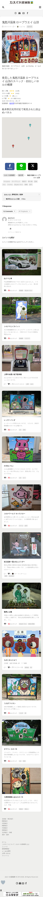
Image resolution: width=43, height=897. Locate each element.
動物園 (21, 290)
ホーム (4, 842)
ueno (31, 384)
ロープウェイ (16, 181)
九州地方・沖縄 (7, 832)
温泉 (35, 181)
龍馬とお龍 (8, 612)
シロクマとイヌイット (12, 326)
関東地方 (5, 821)
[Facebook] (28, 13)
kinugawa (7, 181)
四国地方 (5, 830)
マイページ (5, 855)
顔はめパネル (18, 184)
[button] (28, 138)
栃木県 (29, 27)
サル (4, 184)
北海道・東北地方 (7, 819)
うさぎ (21, 713)
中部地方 (5, 823)
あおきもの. (13, 290)
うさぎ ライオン (10, 703)
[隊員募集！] (20, 13)
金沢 (26, 525)
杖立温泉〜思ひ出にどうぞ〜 (14, 562)
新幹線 (27, 667)
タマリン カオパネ (10, 749)
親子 (30, 184)
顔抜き (21, 809)
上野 (27, 384)
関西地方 (5, 825)
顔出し (26, 809)
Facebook (9, 168)
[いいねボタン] (3, 882)
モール (21, 525)
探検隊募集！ (6, 849)
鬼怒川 (24, 181)
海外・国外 (5, 834)
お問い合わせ (6, 853)
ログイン (21, 242)
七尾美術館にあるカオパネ (13, 797)
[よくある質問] (16, 13)
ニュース (5, 846)
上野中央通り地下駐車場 (13, 374)
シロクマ (27, 338)
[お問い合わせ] (24, 13)
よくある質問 (6, 851)
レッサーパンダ (9, 420)
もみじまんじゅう (10, 660)
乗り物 (30, 181)
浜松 (24, 429)
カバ (24, 478)
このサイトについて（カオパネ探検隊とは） (16, 844)
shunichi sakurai (19, 384)
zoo (20, 429)
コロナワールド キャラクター (14, 514)
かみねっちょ (9, 466)
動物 (26, 184)
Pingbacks (25, 211)
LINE (21, 168)
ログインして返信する (14, 232)
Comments (10, 211)
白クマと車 (8, 278)
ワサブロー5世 (18, 667)
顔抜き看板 (31, 624)
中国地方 (5, 828)
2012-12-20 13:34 (15, 220)
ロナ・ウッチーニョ (20, 574)
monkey (9, 184)
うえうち (22, 27)
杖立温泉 (11, 576)
